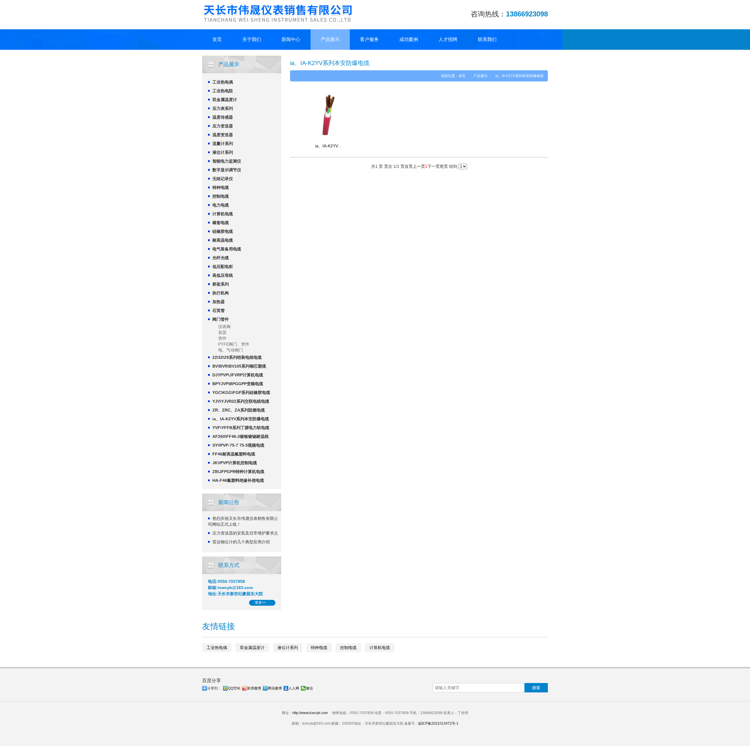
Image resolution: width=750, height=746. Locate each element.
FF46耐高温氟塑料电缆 (233, 454)
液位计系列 (222, 152)
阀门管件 (220, 319)
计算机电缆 (222, 213)
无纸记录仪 (222, 178)
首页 (217, 39)
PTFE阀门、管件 (233, 344)
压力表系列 (222, 108)
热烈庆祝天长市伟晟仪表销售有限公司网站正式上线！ (243, 521)
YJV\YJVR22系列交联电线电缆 (240, 401)
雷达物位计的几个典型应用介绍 (241, 542)
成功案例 (408, 39)
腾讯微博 (275, 688)
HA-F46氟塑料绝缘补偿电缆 (238, 480)
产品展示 (330, 39)
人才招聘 (448, 39)
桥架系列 (220, 284)
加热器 (218, 301)
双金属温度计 (224, 99)
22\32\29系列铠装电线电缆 (237, 357)
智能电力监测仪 (226, 161)
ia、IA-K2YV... (328, 146)
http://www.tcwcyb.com (310, 713)
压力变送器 (222, 126)
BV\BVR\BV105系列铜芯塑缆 (239, 366)
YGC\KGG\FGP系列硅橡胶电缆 (241, 392)
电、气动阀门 (230, 350)
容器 (222, 332)
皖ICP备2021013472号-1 (438, 723)
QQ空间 (234, 688)
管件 (222, 338)
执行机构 (220, 293)
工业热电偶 (222, 82)
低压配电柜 (222, 266)
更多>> (260, 602)
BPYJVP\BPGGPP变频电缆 (237, 383)
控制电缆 (220, 196)
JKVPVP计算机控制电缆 (234, 462)
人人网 (294, 688)
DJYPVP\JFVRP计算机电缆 (237, 375)
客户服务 (369, 39)
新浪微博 (254, 688)
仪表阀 (224, 326)
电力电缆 (220, 205)
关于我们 (251, 39)
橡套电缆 (220, 222)
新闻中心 (291, 39)
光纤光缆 (220, 257)
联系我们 (487, 39)
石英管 (218, 310)
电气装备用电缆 (226, 249)
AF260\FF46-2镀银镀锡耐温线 (240, 436)
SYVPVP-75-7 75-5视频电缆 (238, 445)
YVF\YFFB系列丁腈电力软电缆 (240, 427)
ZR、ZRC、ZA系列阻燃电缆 (238, 410)
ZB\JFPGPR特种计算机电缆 (238, 471)
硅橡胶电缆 (222, 231)
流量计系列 (222, 143)
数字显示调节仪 (226, 170)
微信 (309, 688)
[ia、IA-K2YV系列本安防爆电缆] (328, 114)
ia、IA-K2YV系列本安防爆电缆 (240, 418)
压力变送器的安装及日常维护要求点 (245, 533)
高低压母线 (222, 275)
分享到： (214, 688)
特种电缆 (220, 187)
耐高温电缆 (222, 240)
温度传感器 (222, 117)
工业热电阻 (222, 90)
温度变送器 (222, 134)
